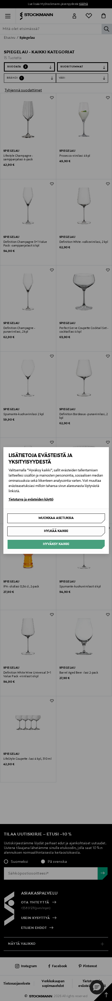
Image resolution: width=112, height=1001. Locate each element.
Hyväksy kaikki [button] (56, 544)
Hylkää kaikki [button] (56, 531)
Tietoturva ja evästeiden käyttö (31, 500)
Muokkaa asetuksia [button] (56, 518)
